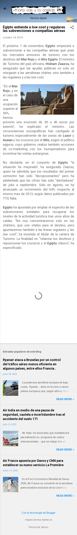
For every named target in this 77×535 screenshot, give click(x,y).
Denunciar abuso (38, 527)
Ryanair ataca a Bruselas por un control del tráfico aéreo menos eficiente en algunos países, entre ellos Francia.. (32, 364)
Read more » (65, 399)
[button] (72, 27)
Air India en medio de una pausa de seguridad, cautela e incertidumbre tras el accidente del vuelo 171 (34, 414)
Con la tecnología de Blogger (39, 512)
